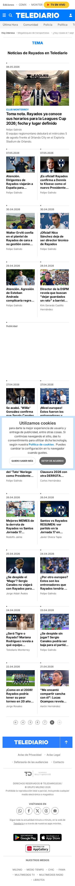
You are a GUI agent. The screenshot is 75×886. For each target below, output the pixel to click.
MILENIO (17, 869)
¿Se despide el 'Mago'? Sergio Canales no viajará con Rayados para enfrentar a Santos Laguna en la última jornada (19, 588)
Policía (48, 24)
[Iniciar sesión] (70, 15)
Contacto (58, 762)
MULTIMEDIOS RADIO (51, 874)
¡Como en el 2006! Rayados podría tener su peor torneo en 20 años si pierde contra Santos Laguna (19, 699)
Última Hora (10, 24)
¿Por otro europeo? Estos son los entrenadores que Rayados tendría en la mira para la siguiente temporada (54, 588)
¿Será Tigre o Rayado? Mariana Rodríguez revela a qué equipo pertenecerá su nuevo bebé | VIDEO (19, 645)
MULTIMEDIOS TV (25, 874)
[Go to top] (66, 742)
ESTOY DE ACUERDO (53, 460)
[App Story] (51, 837)
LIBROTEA (39, 879)
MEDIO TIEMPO (35, 869)
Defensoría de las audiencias (31, 762)
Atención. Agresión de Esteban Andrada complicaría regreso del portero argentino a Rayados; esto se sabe (20, 302)
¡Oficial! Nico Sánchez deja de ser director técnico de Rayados (54, 238)
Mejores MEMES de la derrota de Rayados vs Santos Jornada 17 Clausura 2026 (20, 528)
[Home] (37, 15)
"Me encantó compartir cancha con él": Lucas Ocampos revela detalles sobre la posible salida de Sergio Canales (52, 701)
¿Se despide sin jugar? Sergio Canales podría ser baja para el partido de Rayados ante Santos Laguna (53, 643)
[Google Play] (25, 837)
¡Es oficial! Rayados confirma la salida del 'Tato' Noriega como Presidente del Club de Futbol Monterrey (20, 473)
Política (62, 24)
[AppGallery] (37, 848)
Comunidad (30, 24)
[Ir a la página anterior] (16, 722)
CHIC (51, 869)
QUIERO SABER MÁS (22, 460)
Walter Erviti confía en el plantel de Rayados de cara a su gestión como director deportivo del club (19, 242)
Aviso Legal (53, 754)
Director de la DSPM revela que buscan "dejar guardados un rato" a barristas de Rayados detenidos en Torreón (54, 300)
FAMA (62, 869)
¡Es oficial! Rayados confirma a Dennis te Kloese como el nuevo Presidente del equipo (54, 183)
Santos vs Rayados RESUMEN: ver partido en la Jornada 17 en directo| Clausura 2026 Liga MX (53, 530)
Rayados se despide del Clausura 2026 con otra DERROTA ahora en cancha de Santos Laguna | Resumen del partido (54, 477)
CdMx (23, 4)
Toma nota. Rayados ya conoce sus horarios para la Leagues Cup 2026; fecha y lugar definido (36, 119)
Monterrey (39, 4)
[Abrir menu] (4, 15)
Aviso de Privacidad (30, 754)
